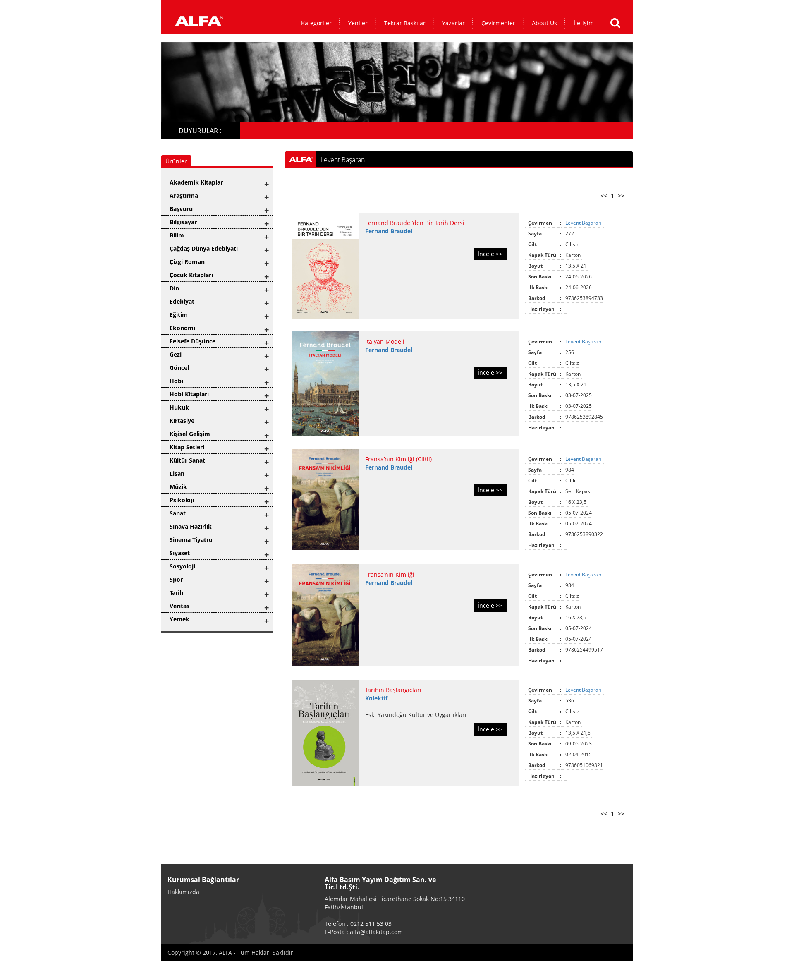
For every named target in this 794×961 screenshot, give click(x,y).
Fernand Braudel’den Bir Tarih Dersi (414, 223)
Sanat (178, 513)
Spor (176, 579)
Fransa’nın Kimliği (389, 574)
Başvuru (181, 209)
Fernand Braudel (388, 231)
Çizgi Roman (187, 262)
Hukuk (179, 407)
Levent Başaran (584, 222)
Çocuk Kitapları (191, 275)
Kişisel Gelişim (190, 434)
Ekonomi (182, 328)
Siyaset (180, 553)
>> (621, 195)
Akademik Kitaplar (196, 182)
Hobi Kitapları (189, 394)
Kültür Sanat (187, 460)
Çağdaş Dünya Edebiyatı (204, 248)
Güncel (179, 367)
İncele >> (490, 254)
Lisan (177, 473)
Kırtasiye (182, 420)
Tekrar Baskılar (405, 23)
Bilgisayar (183, 222)
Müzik (178, 487)
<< (603, 195)
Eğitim (179, 315)
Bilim (177, 235)
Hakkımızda (183, 892)
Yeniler (358, 23)
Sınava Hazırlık (191, 526)
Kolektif (376, 698)
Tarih (176, 593)
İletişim (584, 23)
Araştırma (184, 195)
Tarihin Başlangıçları (393, 690)
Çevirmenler (498, 23)
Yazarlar (453, 23)
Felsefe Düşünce (192, 341)
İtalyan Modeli (384, 341)
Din (174, 288)
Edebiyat (182, 301)
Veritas (179, 606)
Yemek (179, 619)
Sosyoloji (182, 566)
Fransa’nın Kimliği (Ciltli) (398, 459)
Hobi (176, 381)
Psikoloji (182, 500)
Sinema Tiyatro (191, 540)
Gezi (176, 354)
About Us (544, 23)
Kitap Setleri (187, 447)
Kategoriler (316, 23)
